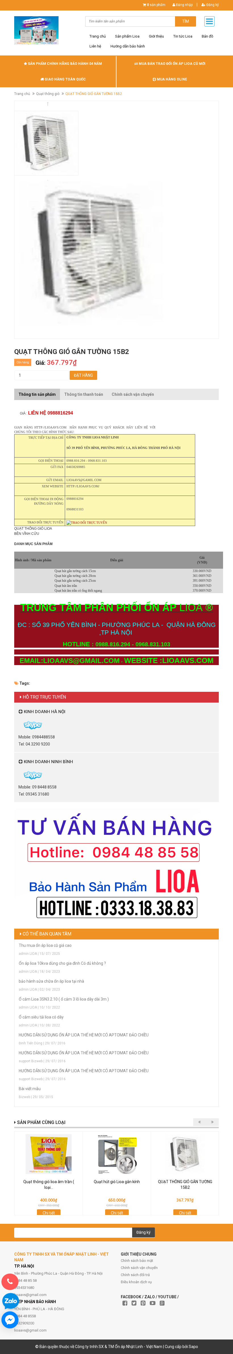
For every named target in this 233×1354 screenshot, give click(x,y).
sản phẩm (156, 5)
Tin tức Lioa (182, 36)
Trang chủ (98, 36)
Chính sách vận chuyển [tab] (133, 394)
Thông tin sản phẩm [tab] (37, 394)
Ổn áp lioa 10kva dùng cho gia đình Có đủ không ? (62, 963)
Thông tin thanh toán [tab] (83, 394)
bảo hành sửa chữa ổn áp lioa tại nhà (51, 981)
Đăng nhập (184, 5)
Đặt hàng (83, 375)
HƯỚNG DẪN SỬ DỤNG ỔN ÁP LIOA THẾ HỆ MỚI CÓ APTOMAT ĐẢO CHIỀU (84, 1035)
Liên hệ (95, 46)
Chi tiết (49, 1213)
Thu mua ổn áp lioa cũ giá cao (45, 945)
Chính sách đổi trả (135, 1275)
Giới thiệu (156, 36)
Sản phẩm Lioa (127, 36)
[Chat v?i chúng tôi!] (9, 1319)
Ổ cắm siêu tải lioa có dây (41, 1017)
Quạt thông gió (47, 94)
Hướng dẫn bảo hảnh (128, 46)
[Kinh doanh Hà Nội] (18, 724)
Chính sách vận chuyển (139, 1268)
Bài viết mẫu (30, 1088)
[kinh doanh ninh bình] (18, 775)
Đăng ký (212, 5)
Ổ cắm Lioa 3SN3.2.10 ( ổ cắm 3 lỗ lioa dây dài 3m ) (64, 999)
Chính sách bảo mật (137, 1260)
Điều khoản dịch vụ (136, 1282)
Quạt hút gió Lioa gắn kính (117, 1181)
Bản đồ (207, 36)
